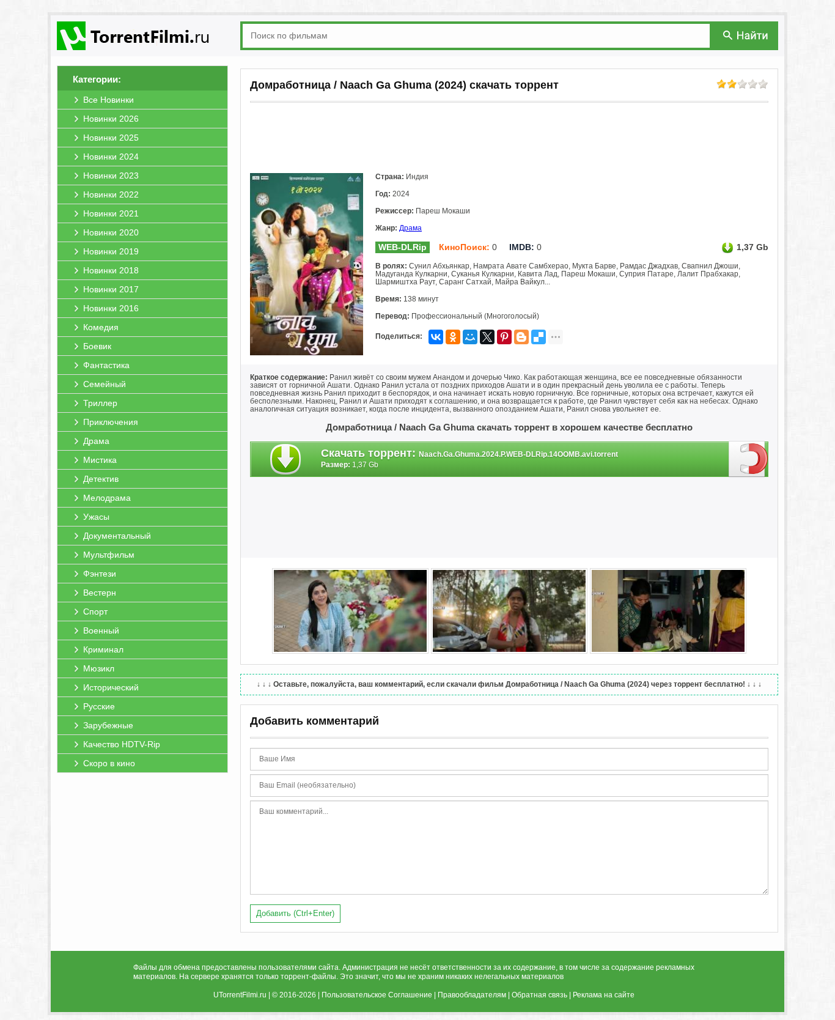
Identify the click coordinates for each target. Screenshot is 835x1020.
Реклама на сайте (604, 995)
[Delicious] (538, 337)
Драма (410, 228)
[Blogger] (521, 337)
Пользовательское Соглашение (377, 995)
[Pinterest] (504, 337)
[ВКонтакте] (436, 337)
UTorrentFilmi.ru (240, 995)
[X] (487, 337)
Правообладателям (472, 995)
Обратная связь (539, 995)
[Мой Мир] (470, 337)
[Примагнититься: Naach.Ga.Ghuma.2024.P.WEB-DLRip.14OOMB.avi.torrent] (748, 458)
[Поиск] (746, 35)
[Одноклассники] (453, 337)
